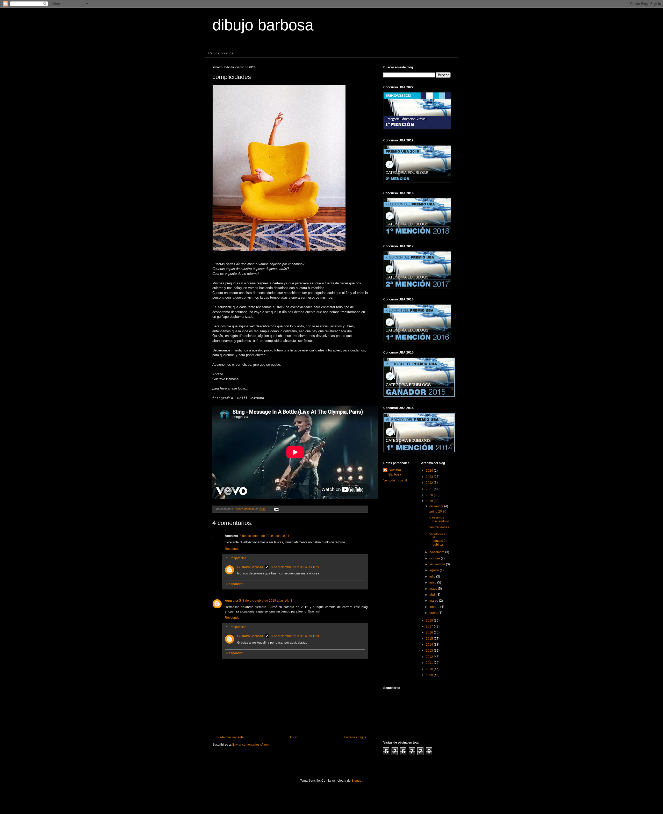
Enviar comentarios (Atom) (251, 744)
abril (432, 594)
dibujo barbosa (262, 25)
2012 (430, 657)
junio (433, 582)
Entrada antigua (355, 737)
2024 (430, 470)
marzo (434, 600)
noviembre (437, 552)
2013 (430, 650)
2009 (430, 675)
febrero (434, 607)
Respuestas (237, 558)
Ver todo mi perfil (395, 480)
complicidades (439, 527)
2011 (430, 663)
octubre (435, 558)
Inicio (294, 737)
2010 (430, 669)
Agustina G (233, 600)
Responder (233, 549)
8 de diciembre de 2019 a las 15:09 (296, 636)
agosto (434, 570)
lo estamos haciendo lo (439, 519)
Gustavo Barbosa (250, 567)
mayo (433, 588)
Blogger (356, 780)
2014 (430, 644)
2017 (430, 626)
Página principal (221, 53)
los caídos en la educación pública (438, 539)
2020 (430, 495)
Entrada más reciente (229, 737)
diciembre (436, 506)
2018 (430, 620)
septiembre (437, 564)
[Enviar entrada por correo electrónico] (276, 508)
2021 (430, 489)
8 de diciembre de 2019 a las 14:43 (267, 600)
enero (433, 613)
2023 (430, 477)
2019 (430, 501)
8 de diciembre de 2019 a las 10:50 (296, 567)
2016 (430, 632)
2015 (430, 638)
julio (432, 576)
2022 (430, 483)
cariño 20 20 (437, 511)
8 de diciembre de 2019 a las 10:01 (264, 536)
